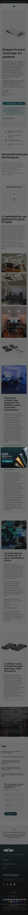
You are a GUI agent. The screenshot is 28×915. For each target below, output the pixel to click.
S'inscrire (7, 461)
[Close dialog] (26, 448)
